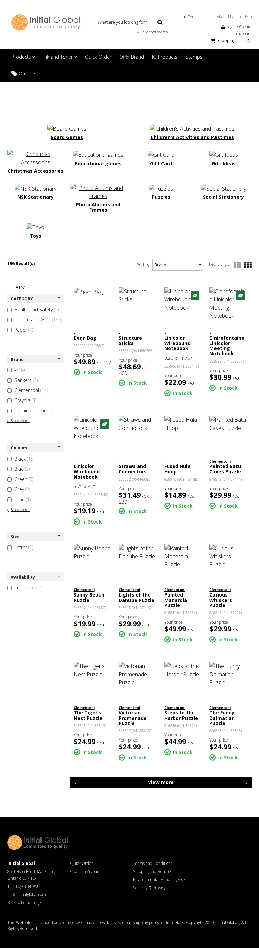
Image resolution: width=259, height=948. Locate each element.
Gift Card (161, 163)
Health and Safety (36, 309)
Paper (23, 329)
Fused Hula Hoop (177, 469)
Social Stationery (223, 196)
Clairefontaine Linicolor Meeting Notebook (226, 346)
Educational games (98, 163)
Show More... (18, 420)
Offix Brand (131, 57)
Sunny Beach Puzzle (89, 597)
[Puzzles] (161, 188)
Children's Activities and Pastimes (192, 137)
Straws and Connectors (133, 469)
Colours (19, 448)
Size (15, 537)
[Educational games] (98, 154)
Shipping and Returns (152, 871)
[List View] (237, 265)
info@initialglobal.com (26, 894)
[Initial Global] (45, 22)
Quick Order (98, 57)
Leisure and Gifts (38, 319)
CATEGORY (22, 299)
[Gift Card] (161, 154)
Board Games (67, 137)
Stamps (193, 57)
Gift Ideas (224, 163)
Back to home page (24, 902)
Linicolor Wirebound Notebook (177, 343)
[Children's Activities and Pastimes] (192, 128)
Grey (22, 489)
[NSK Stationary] (35, 188)
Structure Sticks (130, 340)
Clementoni (31, 390)
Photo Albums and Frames (98, 207)
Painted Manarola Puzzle (175, 599)
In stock (28, 587)
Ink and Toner (58, 57)
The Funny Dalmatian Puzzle (222, 717)
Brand (17, 359)
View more (161, 782)
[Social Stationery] (223, 188)
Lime (22, 499)
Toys (35, 235)
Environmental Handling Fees (159, 879)
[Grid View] (248, 265)
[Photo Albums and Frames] (98, 191)
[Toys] (35, 226)
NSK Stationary (35, 196)
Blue (22, 469)
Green (23, 479)
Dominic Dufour (34, 410)
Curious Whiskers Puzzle (220, 599)
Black (24, 459)
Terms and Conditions (152, 863)
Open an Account (85, 871)
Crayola (25, 400)
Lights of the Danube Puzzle (136, 597)
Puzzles (161, 196)
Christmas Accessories (35, 170)
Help (247, 17)
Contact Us (196, 17)
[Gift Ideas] (223, 154)
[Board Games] (66, 128)
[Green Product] (195, 295)
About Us (225, 17)
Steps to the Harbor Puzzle (181, 715)
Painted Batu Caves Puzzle (225, 469)
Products (21, 57)
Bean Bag (85, 338)
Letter (23, 547)
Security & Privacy (149, 888)
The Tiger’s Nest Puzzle (88, 715)
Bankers (26, 380)
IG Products (164, 57)
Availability (23, 577)
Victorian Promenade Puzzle (133, 717)
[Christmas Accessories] (35, 158)
